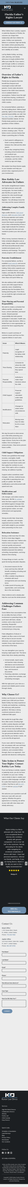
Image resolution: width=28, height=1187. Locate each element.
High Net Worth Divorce (9, 1109)
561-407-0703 (18, 2)
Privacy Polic (6, 1137)
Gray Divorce (6, 1120)
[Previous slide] (2, 863)
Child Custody (6, 1118)
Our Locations (6, 1142)
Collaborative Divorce (8, 1111)
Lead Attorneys (6, 1133)
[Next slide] (26, 863)
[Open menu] (24, 8)
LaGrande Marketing (14, 1181)
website (15, 786)
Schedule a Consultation (9, 1131)
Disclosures (5, 1139)
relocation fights (16, 215)
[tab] (8, 903)
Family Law (5, 1116)
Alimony (4, 1113)
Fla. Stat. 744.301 (8, 116)
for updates (18, 499)
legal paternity (13, 263)
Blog (3, 1135)
